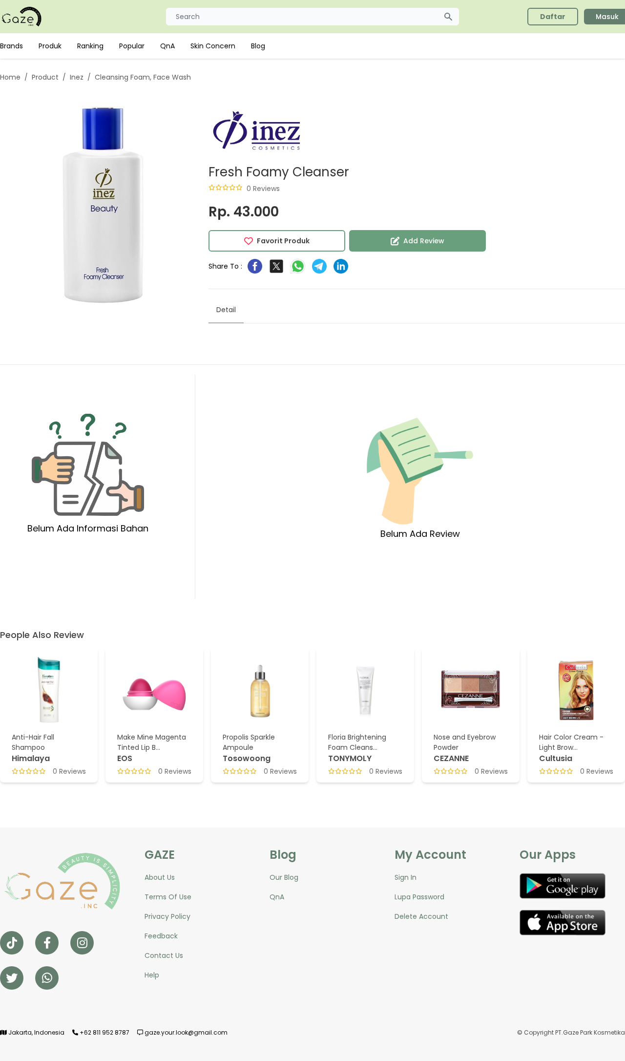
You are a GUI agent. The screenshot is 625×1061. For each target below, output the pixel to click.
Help (152, 975)
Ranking (90, 46)
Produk (50, 46)
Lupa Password (419, 897)
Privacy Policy (167, 916)
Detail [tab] (226, 310)
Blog (258, 46)
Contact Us (164, 955)
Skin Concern (212, 46)
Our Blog (284, 877)
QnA (167, 46)
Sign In (406, 877)
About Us (160, 877)
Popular (132, 46)
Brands (11, 46)
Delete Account (421, 916)
